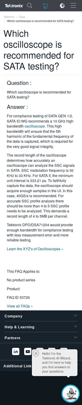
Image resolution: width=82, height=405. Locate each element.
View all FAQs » (20, 306)
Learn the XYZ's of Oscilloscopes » (35, 248)
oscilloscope (35, 126)
